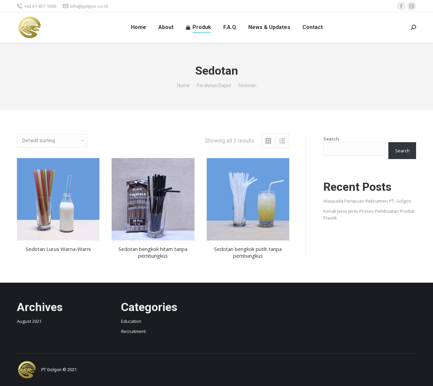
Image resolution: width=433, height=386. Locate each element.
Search (331, 139)
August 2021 (29, 321)
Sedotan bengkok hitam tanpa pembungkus (152, 252)
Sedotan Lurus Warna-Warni (58, 249)
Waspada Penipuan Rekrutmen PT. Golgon (367, 201)
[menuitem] (138, 27)
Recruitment (133, 331)
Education (131, 321)
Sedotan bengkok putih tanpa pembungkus (248, 252)
